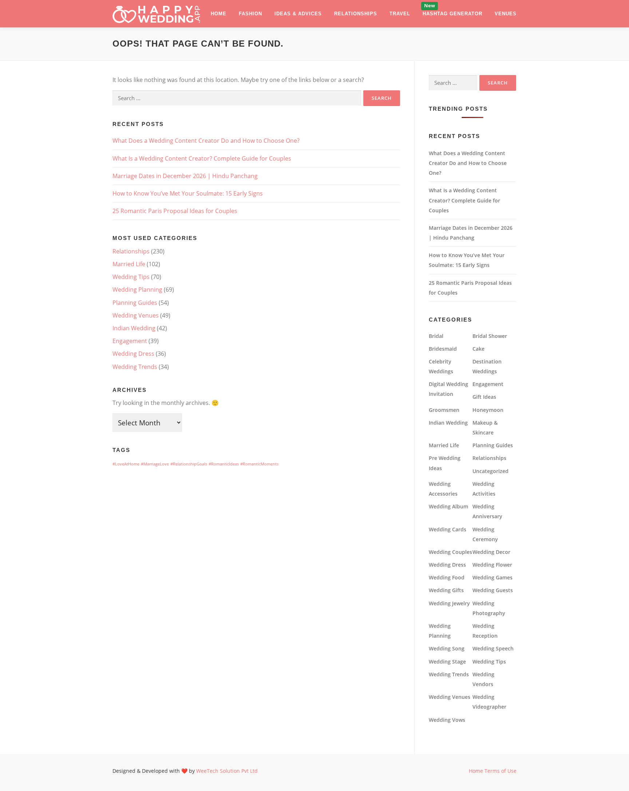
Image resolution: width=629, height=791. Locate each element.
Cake (478, 348)
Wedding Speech (493, 648)
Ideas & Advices (298, 13)
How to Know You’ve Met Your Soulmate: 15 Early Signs (187, 193)
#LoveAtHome (125, 464)
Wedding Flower (492, 564)
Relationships (355, 13)
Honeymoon (487, 409)
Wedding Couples (450, 551)
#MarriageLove (155, 464)
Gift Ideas (484, 396)
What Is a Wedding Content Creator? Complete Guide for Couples (201, 158)
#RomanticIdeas (224, 464)
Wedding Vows (447, 719)
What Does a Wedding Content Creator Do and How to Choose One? (206, 141)
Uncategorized (490, 471)
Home (218, 13)
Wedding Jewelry (449, 603)
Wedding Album (448, 506)
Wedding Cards (447, 529)
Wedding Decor (491, 551)
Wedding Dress (133, 354)
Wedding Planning (137, 290)
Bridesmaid (443, 348)
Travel (399, 13)
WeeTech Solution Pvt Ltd (227, 770)
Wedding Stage (447, 661)
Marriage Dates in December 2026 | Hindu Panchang (185, 176)
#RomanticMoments (259, 464)
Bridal (436, 335)
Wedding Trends (134, 367)
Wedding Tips (131, 277)
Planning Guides (134, 303)
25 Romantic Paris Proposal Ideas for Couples (174, 211)
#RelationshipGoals (188, 464)
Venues (506, 13)
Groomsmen (444, 409)
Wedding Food (446, 577)
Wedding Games (492, 577)
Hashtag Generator (452, 13)
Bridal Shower (489, 335)
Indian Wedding (133, 328)
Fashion (250, 13)
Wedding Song (446, 648)
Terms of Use (500, 770)
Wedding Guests (492, 590)
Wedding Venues (135, 315)
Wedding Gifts (446, 590)
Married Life (128, 264)
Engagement (129, 341)
